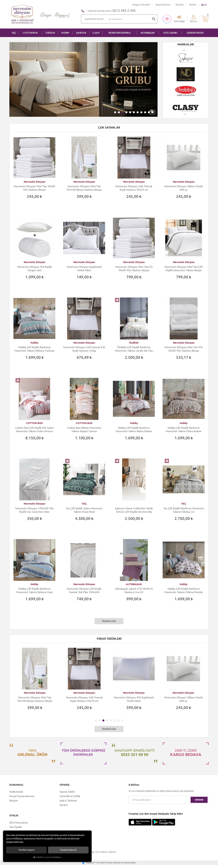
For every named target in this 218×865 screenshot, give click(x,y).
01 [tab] (115, 112)
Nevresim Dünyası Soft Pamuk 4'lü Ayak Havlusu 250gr (84, 349)
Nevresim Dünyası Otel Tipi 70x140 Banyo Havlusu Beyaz (84, 188)
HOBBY (65, 32)
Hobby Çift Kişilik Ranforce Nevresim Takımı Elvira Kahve (183, 429)
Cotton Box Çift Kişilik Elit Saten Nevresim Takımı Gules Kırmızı (34, 429)
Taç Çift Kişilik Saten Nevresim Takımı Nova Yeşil (84, 510)
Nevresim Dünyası (34, 181)
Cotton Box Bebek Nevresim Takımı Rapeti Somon (84, 429)
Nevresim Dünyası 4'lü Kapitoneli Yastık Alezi (84, 699)
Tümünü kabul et (68, 850)
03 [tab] (123, 112)
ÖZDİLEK (50, 32)
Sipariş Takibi (67, 791)
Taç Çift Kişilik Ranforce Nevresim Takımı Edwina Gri (183, 510)
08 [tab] (141, 112)
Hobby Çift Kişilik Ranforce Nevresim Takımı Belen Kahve (134, 429)
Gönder (199, 800)
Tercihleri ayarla (26, 850)
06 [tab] (134, 112)
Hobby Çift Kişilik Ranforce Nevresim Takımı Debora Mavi (34, 590)
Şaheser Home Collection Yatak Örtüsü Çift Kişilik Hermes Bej (134, 510)
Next (185, 115)
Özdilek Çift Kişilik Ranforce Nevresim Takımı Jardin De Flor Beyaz (134, 349)
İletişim (180, 4)
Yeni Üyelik (15, 827)
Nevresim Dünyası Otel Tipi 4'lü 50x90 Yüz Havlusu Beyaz (184, 349)
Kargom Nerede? (141, 4)
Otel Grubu (170, 32)
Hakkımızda (16, 791)
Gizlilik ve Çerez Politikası (48, 857)
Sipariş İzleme (162, 4)
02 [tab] (119, 112)
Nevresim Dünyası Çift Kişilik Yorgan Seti (183, 699)
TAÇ (14, 32)
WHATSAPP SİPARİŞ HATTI (134, 752)
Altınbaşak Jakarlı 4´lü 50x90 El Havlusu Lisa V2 (134, 590)
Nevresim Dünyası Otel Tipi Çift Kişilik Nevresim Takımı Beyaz (184, 268)
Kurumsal (16, 784)
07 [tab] (138, 112)
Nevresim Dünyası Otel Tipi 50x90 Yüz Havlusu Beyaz (34, 188)
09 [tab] (145, 112)
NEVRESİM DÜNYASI (119, 32)
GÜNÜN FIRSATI (195, 32)
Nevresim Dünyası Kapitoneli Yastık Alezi (84, 268)
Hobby (34, 342)
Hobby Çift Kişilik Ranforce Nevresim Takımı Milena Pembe (184, 590)
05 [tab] (130, 112)
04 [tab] (126, 112)
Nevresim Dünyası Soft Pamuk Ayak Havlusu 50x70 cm (133, 188)
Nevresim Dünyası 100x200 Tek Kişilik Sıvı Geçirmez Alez (34, 510)
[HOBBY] (186, 74)
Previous (184, 50)
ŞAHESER (81, 32)
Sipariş (64, 784)
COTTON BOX (30, 32)
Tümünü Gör (109, 621)
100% (32, 752)
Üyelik (13, 815)
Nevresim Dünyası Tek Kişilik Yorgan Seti (34, 268)
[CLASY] (186, 91)
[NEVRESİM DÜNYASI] (186, 58)
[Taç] (186, 107)
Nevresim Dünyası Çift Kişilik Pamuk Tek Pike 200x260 (84, 590)
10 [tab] (149, 112)
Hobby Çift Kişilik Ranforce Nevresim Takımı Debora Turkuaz (34, 349)
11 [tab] (153, 112)
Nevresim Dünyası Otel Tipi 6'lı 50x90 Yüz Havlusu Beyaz (134, 268)
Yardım (192, 4)
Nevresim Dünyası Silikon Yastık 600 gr (183, 188)
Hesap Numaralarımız (21, 796)
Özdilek (134, 342)
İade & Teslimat (68, 800)
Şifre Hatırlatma (18, 822)
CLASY (96, 32)
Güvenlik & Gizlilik (70, 796)
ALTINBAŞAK (148, 32)
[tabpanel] (83, 79)
